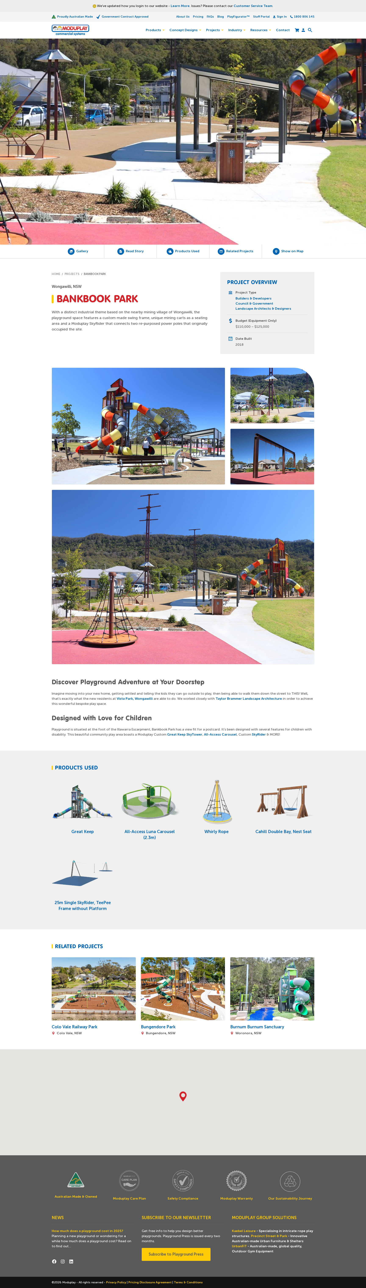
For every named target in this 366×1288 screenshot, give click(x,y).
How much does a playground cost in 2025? (87, 1231)
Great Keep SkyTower (184, 734)
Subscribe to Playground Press (176, 1254)
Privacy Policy (116, 1282)
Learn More (180, 6)
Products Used (187, 251)
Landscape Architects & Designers (263, 309)
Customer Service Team (253, 6)
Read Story (135, 251)
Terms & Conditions (188, 1282)
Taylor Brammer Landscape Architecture (249, 699)
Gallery (82, 251)
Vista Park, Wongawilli (135, 699)
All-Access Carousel (220, 734)
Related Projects (239, 251)
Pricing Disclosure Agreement (150, 1282)
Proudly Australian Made (75, 16)
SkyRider (259, 734)
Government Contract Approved (125, 16)
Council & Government (254, 303)
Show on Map (292, 251)
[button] (183, 1096)
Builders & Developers (254, 298)
